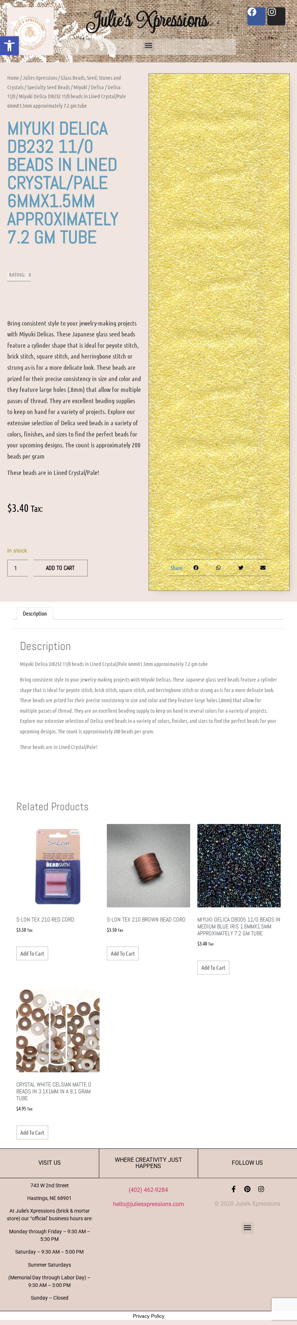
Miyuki (80, 87)
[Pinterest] (247, 1189)
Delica (97, 87)
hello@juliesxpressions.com (148, 1204)
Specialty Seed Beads (48, 87)
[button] (9, 45)
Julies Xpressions (40, 77)
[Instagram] (261, 1189)
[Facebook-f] (233, 1189)
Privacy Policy (148, 1316)
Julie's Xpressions (148, 19)
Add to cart (60, 568)
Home (13, 77)
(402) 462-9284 (148, 1190)
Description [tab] (35, 613)
